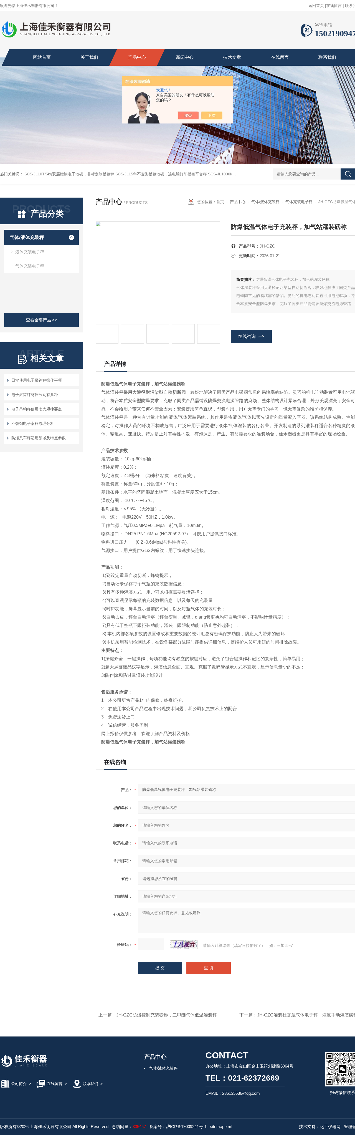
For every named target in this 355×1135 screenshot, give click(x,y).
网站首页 (42, 57)
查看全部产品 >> (41, 319)
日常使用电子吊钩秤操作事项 (36, 380)
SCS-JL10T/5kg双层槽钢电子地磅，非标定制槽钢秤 (69, 174)
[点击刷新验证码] (183, 944)
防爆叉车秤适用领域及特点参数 (38, 438)
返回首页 (316, 5)
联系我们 (327, 57)
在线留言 (334, 5)
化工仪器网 (330, 1126)
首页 (220, 202)
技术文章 (232, 57)
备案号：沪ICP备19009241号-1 (178, 1126)
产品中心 (137, 57)
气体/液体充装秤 (27, 237)
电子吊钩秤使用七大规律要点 (36, 409)
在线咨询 (247, 336)
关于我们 (89, 57)
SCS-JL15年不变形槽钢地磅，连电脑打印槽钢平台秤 (161, 174)
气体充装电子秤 (29, 266)
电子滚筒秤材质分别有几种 (34, 394)
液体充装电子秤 (29, 251)
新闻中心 (185, 57)
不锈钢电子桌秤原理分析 (32, 423)
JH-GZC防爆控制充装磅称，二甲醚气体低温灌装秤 (166, 1015)
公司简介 (19, 1083)
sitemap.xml (221, 1126)
